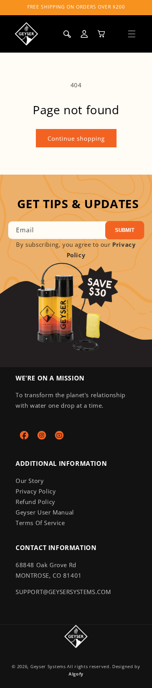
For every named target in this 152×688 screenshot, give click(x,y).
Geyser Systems (48, 666)
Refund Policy (35, 502)
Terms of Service (40, 523)
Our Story (30, 481)
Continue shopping (76, 138)
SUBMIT (124, 230)
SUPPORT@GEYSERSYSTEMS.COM (63, 592)
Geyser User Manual (45, 512)
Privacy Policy (36, 491)
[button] (131, 33)
